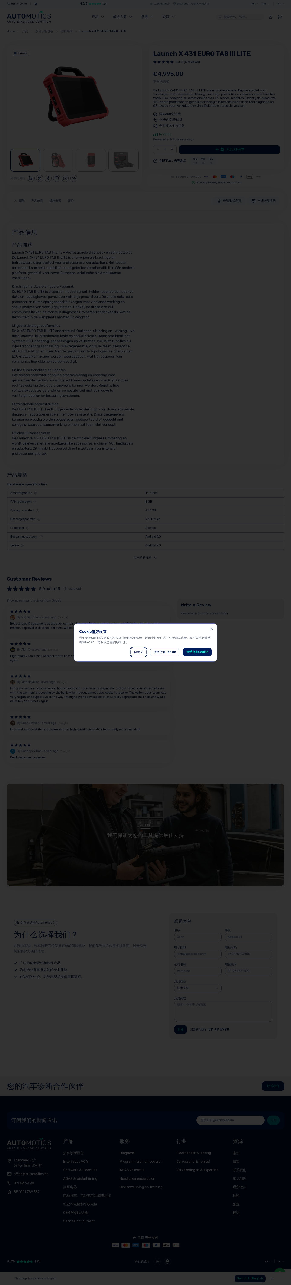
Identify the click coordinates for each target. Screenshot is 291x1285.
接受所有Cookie (197, 652)
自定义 (138, 652)
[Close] (211, 628)
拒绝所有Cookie (165, 652)
